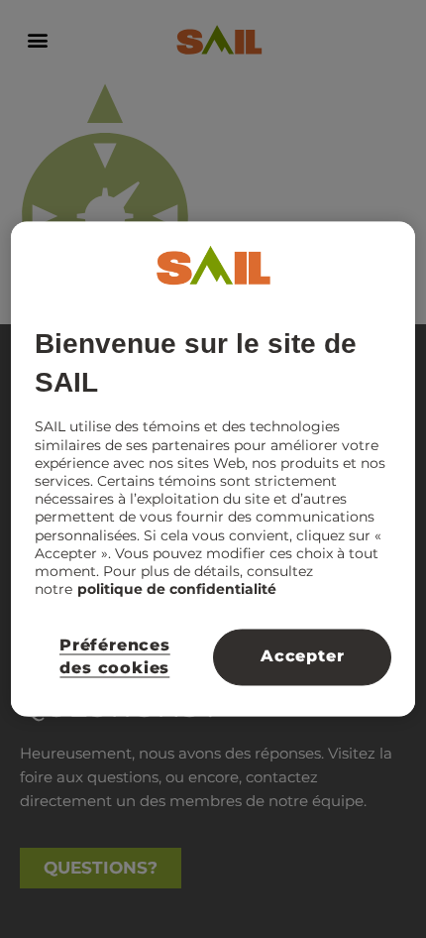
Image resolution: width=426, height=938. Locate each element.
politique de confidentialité (176, 590)
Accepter (302, 656)
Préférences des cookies (114, 657)
